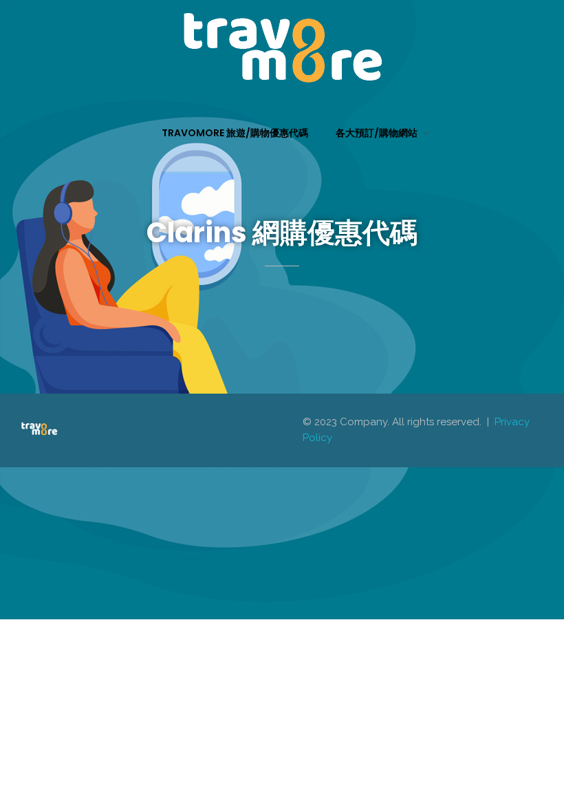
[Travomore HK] (282, 47)
